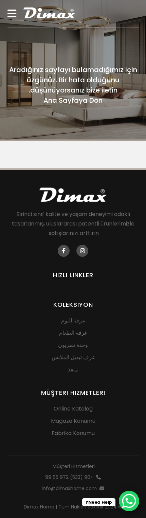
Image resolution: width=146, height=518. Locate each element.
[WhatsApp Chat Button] (129, 501)
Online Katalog (73, 409)
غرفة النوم (73, 320)
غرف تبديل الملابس (73, 357)
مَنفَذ (73, 369)
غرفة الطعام (73, 333)
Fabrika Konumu (73, 433)
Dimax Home (39, 506)
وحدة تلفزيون (73, 345)
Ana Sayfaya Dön (73, 100)
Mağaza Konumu (73, 421)
